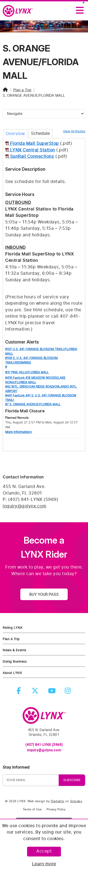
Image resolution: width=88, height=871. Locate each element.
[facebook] (19, 692)
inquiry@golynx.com (24, 506)
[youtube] (52, 692)
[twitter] (36, 692)
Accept (44, 851)
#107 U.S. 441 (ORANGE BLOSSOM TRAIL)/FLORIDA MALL (41, 351)
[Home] (5, 90)
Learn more (44, 864)
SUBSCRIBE (72, 780)
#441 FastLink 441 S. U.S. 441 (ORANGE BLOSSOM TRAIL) (40, 398)
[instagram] (68, 692)
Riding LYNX (13, 627)
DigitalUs (57, 801)
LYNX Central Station (32, 150)
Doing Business (15, 661)
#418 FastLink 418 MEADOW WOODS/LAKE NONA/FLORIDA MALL (35, 380)
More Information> (18, 432)
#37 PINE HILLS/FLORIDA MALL (27, 372)
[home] (20, 11)
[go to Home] (44, 717)
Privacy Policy (55, 809)
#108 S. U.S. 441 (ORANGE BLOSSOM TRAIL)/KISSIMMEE (31, 360)
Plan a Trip (22, 90)
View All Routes (74, 131)
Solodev (76, 801)
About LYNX (12, 673)
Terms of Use (32, 809)
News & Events (14, 650)
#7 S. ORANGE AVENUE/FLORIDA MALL (32, 404)
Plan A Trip (11, 639)
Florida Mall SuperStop (34, 143)
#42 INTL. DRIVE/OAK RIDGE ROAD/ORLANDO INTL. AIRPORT (41, 389)
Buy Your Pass (44, 594)
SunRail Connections (31, 156)
